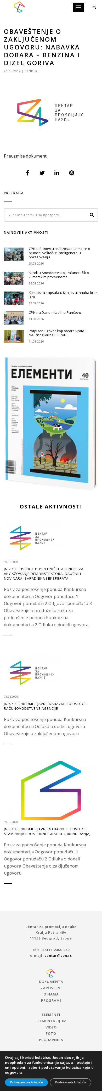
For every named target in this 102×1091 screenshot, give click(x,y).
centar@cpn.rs (58, 955)
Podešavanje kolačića (70, 1082)
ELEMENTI (51, 1014)
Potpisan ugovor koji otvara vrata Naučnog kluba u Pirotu (56, 332)
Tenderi (31, 71)
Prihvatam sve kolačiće (26, 1082)
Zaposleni (51, 988)
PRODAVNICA (51, 1039)
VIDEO (51, 1027)
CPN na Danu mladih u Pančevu (55, 312)
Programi (51, 1000)
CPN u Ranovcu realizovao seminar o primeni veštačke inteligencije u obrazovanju (59, 252)
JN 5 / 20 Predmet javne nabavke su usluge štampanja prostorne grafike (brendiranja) (47, 831)
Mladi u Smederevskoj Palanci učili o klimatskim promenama (59, 274)
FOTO (51, 1033)
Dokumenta (51, 981)
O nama (51, 994)
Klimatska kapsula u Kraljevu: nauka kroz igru (63, 294)
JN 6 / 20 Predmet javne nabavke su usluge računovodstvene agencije (45, 706)
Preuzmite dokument (25, 156)
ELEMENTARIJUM (51, 1021)
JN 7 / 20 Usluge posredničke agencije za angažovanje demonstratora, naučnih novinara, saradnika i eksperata (43, 574)
